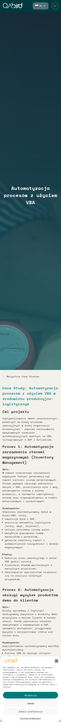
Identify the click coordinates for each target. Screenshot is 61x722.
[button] (56, 660)
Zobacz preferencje (30, 711)
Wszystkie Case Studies (23, 376)
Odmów (30, 703)
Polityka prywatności (30, 718)
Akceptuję (31, 695)
